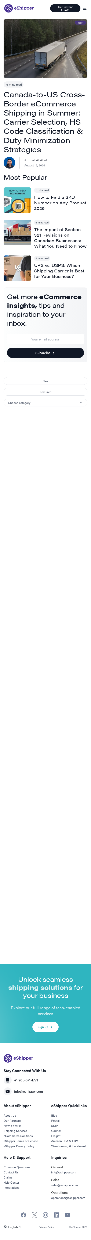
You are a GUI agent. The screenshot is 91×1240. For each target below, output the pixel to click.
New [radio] (45, 381)
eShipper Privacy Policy (19, 1146)
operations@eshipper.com (68, 1197)
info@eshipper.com (28, 1091)
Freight (56, 1136)
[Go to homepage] (19, 8)
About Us (10, 1115)
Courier (56, 1130)
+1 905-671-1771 (26, 1080)
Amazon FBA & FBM (64, 1141)
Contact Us (11, 1172)
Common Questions (17, 1167)
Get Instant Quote (65, 8)
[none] (13, 1227)
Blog (54, 1115)
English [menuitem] (13, 1227)
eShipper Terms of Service (21, 1141)
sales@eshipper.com (64, 1185)
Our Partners (12, 1120)
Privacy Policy (46, 1227)
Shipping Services (15, 1130)
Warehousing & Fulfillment (68, 1146)
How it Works (12, 1125)
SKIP (54, 1125)
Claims (8, 1177)
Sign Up (43, 1027)
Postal (55, 1120)
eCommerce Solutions (18, 1136)
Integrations (11, 1187)
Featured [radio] (45, 392)
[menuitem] (13, 1227)
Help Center (11, 1182)
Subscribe (43, 352)
